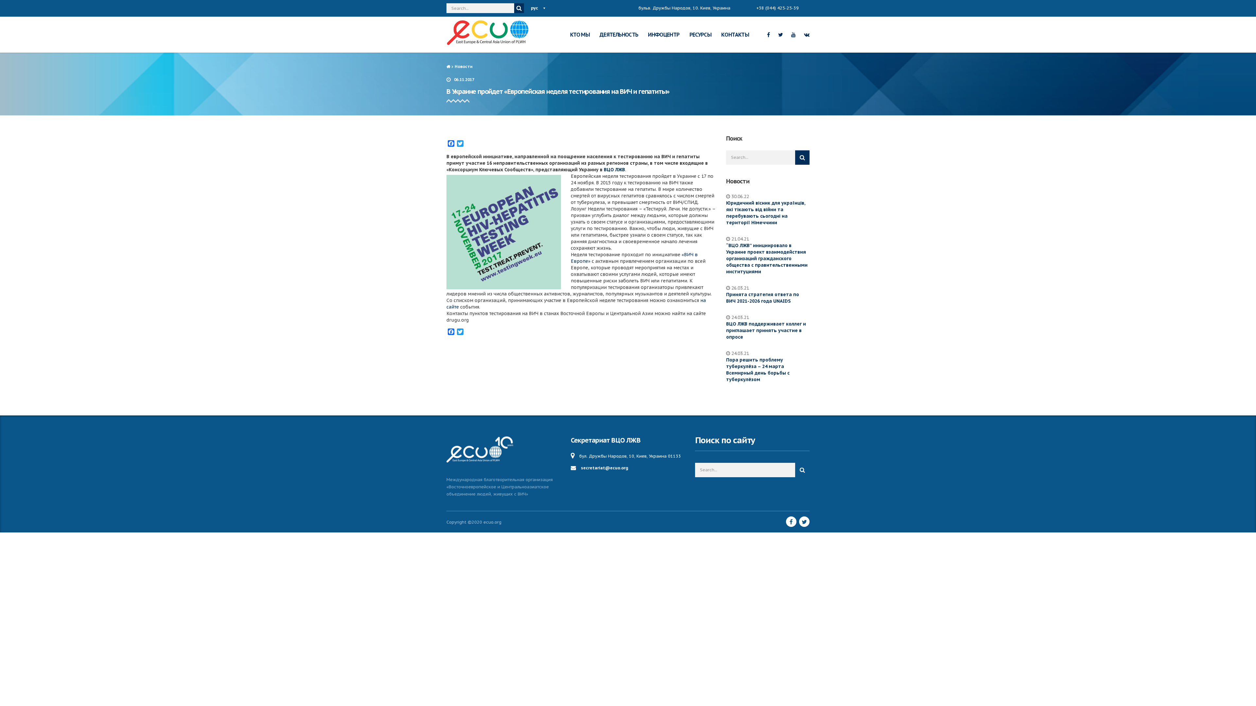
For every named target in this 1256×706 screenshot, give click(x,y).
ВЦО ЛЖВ (614, 170)
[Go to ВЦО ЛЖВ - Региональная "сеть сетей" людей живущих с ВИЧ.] (448, 66)
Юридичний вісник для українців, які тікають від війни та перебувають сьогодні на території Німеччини (765, 213)
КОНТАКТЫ (735, 34)
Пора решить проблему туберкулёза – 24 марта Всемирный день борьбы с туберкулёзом (758, 369)
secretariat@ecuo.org (604, 468)
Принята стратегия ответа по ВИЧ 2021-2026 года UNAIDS (762, 298)
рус (534, 8)
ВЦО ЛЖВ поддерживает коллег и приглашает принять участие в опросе (766, 330)
